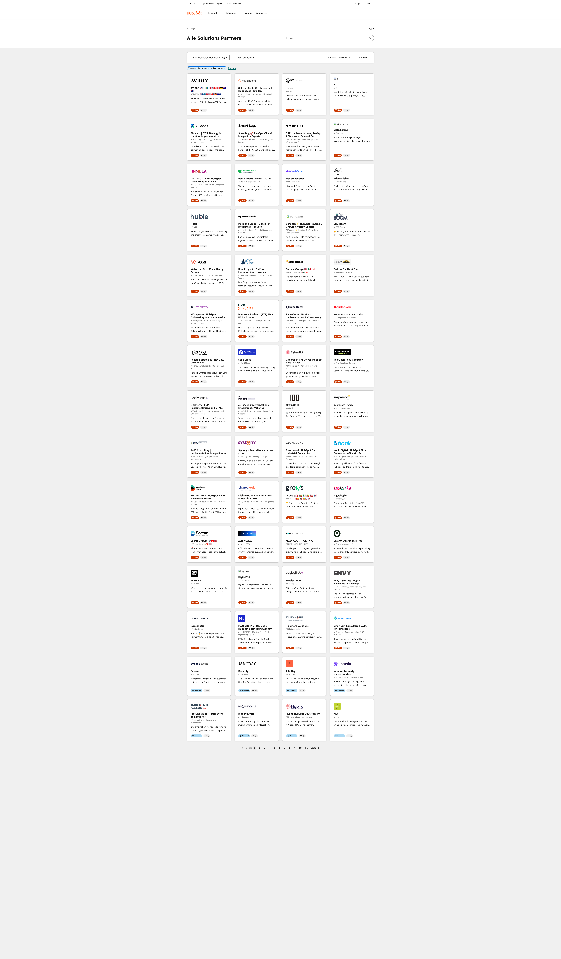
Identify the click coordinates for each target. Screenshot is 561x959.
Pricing (248, 13)
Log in (358, 4)
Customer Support (214, 4)
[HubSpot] (194, 13)
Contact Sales (235, 4)
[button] (371, 28)
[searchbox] (330, 38)
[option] (209, 57)
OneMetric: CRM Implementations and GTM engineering (206, 406)
